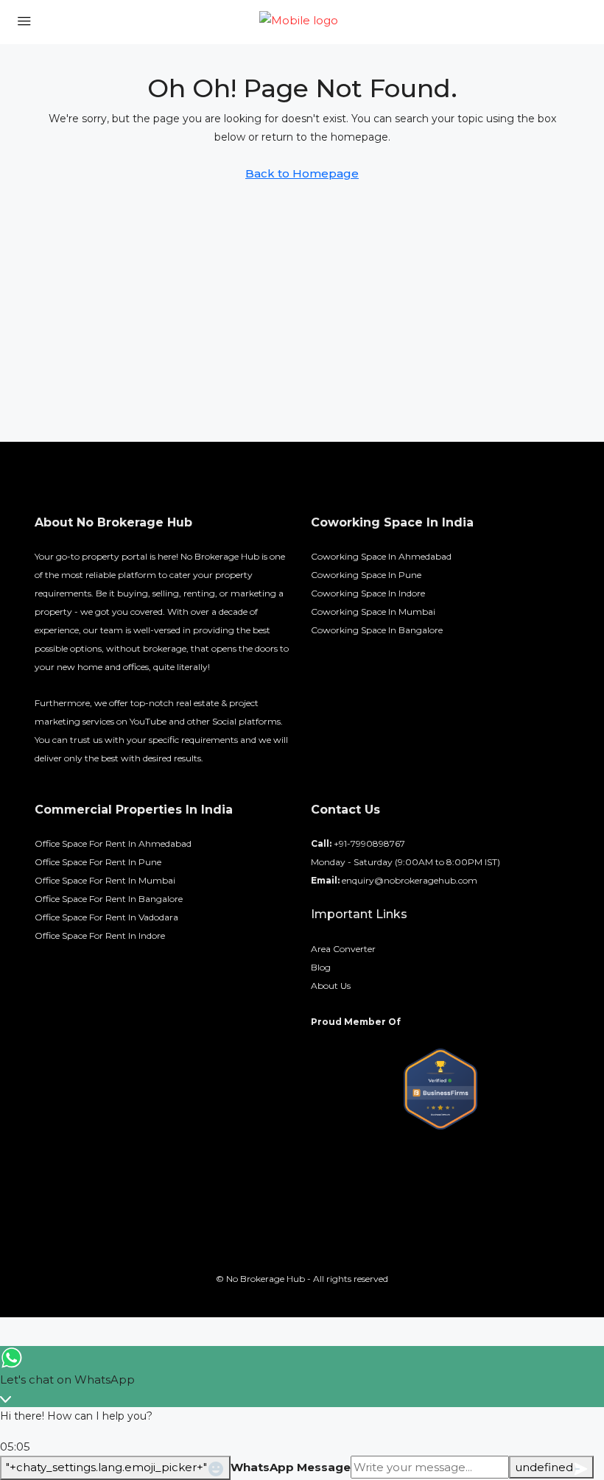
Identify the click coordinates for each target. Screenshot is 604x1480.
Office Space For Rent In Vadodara (106, 917)
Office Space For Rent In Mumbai (105, 880)
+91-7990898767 (369, 843)
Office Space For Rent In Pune (98, 861)
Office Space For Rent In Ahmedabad (113, 843)
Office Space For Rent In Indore (100, 935)
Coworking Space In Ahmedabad (381, 556)
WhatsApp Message (291, 1467)
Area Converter (343, 948)
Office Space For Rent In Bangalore (109, 898)
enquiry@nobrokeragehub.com (409, 880)
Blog (321, 967)
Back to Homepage (302, 173)
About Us (331, 985)
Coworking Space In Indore (368, 593)
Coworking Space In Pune (366, 574)
